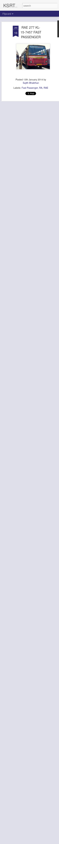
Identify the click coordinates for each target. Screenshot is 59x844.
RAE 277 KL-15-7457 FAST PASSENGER (30, 32)
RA (40, 87)
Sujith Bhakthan (31, 82)
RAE (46, 87)
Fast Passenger (30, 87)
